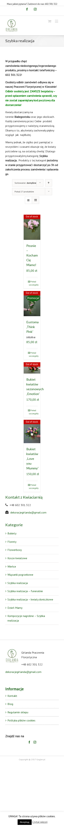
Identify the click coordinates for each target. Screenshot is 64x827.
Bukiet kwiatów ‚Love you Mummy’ (32, 458)
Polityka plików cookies (21, 720)
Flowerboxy (14, 550)
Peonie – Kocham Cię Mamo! (32, 255)
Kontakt (12, 696)
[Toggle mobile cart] (49, 21)
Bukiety (11, 533)
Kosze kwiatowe (17, 558)
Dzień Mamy (14, 607)
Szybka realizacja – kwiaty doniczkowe (30, 599)
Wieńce (11, 566)
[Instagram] (34, 742)
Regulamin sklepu (17, 712)
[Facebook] (29, 742)
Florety (11, 541)
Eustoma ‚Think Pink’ (32, 327)
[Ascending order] (48, 183)
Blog (10, 704)
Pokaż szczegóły (33, 283)
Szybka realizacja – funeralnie (25, 591)
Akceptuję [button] (25, 822)
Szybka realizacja (17, 583)
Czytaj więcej (39, 822)
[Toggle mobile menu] (57, 21)
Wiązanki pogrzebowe (20, 574)
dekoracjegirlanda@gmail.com (28, 512)
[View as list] (35, 200)
